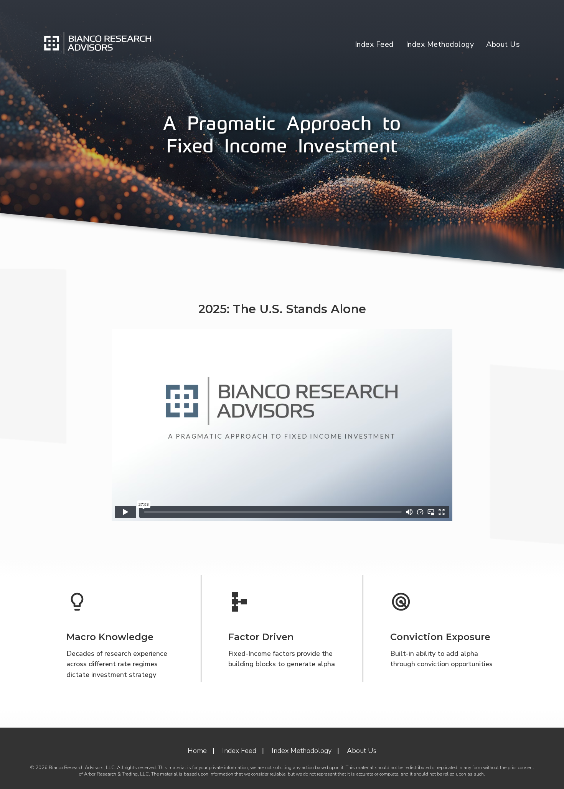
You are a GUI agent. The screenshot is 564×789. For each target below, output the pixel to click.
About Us (503, 44)
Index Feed (374, 44)
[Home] (98, 42)
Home (197, 750)
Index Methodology (440, 44)
